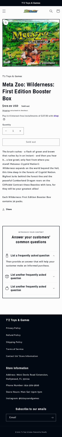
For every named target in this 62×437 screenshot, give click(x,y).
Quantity (6, 124)
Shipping (6, 110)
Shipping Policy (14, 342)
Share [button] (9, 209)
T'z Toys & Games (27, 432)
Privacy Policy (13, 328)
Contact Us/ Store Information (22, 356)
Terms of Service (15, 349)
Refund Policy (13, 335)
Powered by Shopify (40, 432)
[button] (3, 11)
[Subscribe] (52, 417)
